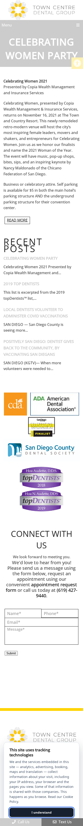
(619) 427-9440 (56, 593)
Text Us (65, 821)
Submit (11, 653)
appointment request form (41, 587)
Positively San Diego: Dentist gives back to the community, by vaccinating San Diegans (38, 348)
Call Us (23, 821)
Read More (17, 220)
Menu (7, 25)
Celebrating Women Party (30, 258)
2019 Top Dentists (21, 283)
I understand (42, 812)
